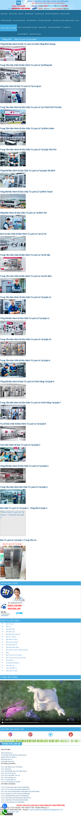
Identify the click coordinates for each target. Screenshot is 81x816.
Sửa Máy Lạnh (39, 13)
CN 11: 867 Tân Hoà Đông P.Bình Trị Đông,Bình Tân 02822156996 (20, 791)
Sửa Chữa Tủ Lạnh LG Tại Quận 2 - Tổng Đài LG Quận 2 (23, 508)
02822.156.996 (15, 605)
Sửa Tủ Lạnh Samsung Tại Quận (28, 27)
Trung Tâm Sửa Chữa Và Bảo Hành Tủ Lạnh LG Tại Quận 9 (25, 360)
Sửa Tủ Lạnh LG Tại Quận (8, 28)
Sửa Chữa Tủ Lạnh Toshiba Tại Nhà (63, 20)
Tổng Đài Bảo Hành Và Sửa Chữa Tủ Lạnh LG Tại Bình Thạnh (26, 191)
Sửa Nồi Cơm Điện (6, 20)
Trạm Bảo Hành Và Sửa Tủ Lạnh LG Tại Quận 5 (20, 444)
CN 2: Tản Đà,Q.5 (6, 769)
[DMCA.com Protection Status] (6, 814)
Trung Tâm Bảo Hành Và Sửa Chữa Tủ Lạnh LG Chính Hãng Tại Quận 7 (30, 402)
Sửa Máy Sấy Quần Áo (52, 13)
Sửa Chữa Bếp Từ (32, 20)
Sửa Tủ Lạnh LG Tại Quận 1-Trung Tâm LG (18, 540)
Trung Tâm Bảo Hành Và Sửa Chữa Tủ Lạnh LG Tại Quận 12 (25, 297)
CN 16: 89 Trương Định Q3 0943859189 (12, 802)
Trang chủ (4, 13)
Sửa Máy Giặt (29, 13)
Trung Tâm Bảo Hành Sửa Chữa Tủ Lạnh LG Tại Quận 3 (24, 486)
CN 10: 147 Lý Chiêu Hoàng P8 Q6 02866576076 (15, 789)
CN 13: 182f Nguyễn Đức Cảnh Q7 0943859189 (15, 796)
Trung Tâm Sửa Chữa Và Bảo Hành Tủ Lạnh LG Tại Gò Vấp (25, 254)
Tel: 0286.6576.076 (15, 603)
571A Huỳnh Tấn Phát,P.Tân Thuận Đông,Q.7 (14, 755)
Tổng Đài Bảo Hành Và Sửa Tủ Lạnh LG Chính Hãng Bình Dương (27, 43)
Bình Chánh (42, 27)
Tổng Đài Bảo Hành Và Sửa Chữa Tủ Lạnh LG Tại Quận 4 (24, 465)
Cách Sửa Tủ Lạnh (35, 34)
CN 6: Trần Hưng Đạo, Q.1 (8, 777)
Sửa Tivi (20, 13)
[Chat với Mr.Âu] (19, 613)
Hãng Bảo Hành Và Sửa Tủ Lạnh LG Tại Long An (20, 86)
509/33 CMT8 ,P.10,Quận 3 (8, 757)
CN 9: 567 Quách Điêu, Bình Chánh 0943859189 (15, 787)
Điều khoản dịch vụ (6, 759)
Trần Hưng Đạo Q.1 (6, 753)
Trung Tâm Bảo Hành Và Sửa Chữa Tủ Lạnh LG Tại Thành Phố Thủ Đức (31, 107)
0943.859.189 (14, 608)
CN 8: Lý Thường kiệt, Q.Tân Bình (10, 782)
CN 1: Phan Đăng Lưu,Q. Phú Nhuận (11, 767)
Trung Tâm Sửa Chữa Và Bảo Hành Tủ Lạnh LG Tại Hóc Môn (26, 276)
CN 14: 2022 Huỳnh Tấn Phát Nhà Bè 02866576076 (16, 798)
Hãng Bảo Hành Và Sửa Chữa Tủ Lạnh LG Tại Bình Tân (23, 212)
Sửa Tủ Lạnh (13, 13)
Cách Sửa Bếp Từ (23, 34)
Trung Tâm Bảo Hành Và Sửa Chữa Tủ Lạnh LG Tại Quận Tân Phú (28, 149)
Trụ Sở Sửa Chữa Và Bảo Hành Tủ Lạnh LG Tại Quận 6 (23, 423)
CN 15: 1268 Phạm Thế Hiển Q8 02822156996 (14, 800)
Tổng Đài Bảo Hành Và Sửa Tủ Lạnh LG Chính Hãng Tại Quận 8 (27, 381)
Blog (77, 20)
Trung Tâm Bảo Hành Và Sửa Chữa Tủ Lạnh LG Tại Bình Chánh (27, 128)
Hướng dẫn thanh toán (7, 761)
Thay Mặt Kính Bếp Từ (55, 27)
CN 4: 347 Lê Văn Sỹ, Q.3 (8, 773)
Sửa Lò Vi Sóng (65, 13)
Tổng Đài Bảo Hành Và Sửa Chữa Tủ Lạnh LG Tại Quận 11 (24, 318)
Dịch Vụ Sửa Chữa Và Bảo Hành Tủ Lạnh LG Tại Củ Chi (23, 233)
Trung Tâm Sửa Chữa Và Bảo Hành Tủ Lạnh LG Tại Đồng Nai (26, 65)
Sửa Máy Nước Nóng (44, 20)
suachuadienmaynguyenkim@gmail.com (46, 810)
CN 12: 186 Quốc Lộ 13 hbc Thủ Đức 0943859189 (15, 793)
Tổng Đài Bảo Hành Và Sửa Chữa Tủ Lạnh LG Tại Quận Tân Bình (27, 170)
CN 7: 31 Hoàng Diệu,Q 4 (8, 779)
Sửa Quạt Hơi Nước (19, 20)
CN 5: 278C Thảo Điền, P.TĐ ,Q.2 (10, 775)
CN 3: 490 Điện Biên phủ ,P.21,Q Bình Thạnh (14, 771)
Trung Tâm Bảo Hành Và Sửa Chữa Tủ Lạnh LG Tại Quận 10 (25, 339)
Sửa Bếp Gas (66, 27)
